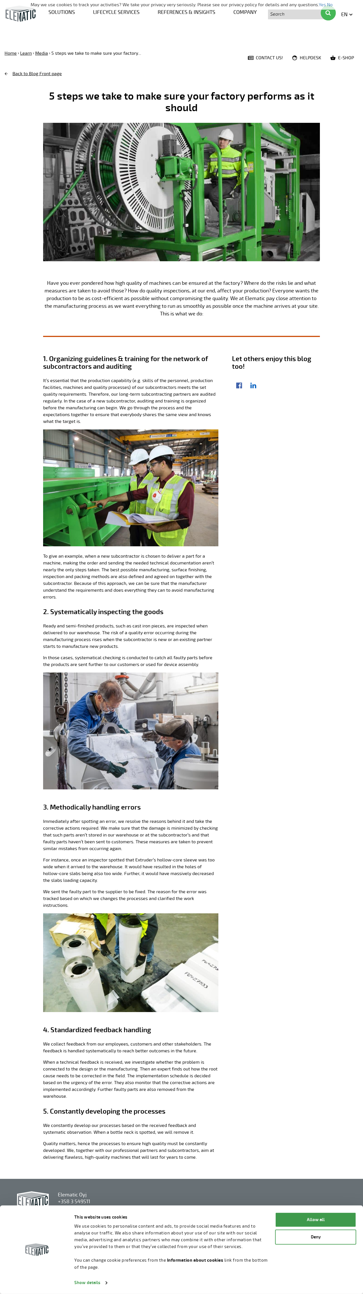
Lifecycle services (116, 12)
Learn (26, 53)
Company (245, 12)
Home (11, 53)
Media (41, 53)
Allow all (316, 1220)
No (330, 5)
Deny (316, 1237)
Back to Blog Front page (37, 74)
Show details (87, 1282)
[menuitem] (61, 11)
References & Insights (186, 12)
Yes (322, 5)
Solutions (61, 12)
